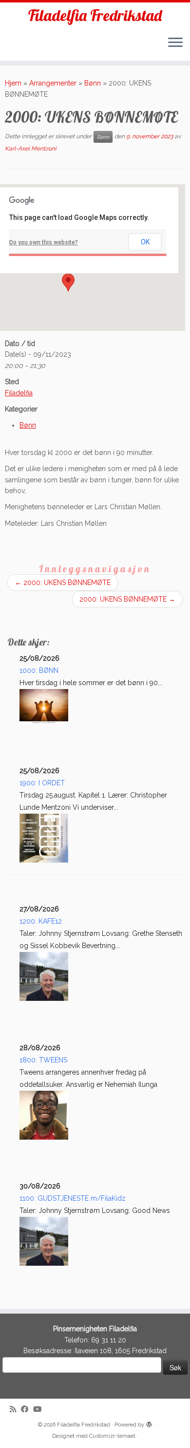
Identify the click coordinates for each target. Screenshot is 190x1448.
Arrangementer (52, 83)
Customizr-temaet (112, 1436)
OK (145, 242)
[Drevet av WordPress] (149, 1423)
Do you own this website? (43, 242)
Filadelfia (19, 393)
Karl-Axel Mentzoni (31, 148)
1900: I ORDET (42, 783)
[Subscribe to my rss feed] (15, 1410)
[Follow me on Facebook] (27, 1410)
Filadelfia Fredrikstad (95, 15)
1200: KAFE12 (40, 921)
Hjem (13, 83)
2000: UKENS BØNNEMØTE (63, 582)
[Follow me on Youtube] (39, 1410)
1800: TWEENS (43, 1060)
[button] (68, 282)
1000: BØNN (38, 670)
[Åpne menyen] (175, 43)
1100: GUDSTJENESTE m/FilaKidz (72, 1198)
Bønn (92, 83)
